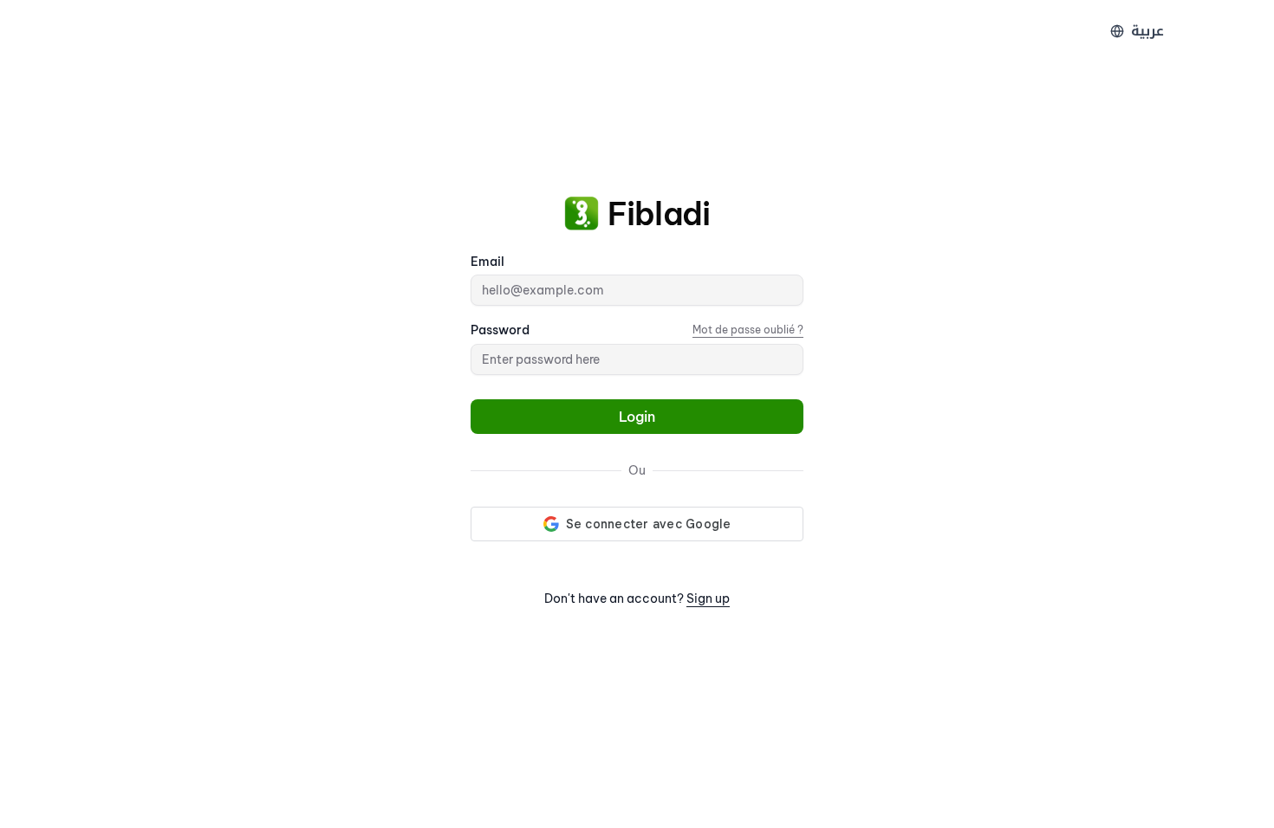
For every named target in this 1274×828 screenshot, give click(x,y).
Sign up (708, 598)
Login (637, 416)
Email (487, 262)
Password (500, 330)
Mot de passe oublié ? (747, 329)
